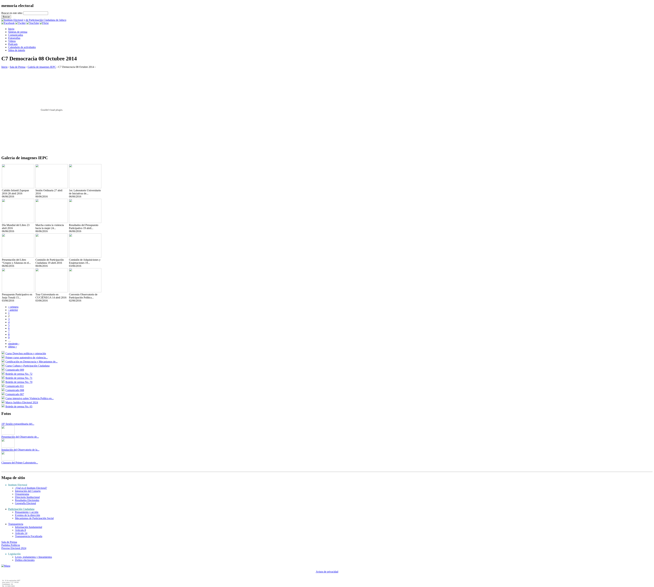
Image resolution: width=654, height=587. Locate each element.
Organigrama (22, 494)
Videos (12, 41)
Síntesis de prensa (17, 31)
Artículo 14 (21, 533)
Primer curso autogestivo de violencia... (26, 357)
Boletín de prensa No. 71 (18, 377)
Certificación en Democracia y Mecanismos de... (31, 361)
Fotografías (14, 38)
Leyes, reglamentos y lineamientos (33, 557)
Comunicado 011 (14, 386)
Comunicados (15, 34)
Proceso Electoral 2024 (13, 548)
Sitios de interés (16, 50)
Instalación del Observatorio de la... (20, 449)
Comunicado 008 (14, 390)
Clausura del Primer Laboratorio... (19, 462)
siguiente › (13, 343)
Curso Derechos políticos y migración (25, 353)
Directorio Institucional (27, 497)
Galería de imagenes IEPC (42, 66)
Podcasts (13, 44)
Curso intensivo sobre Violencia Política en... (29, 398)
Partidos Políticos (10, 545)
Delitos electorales (25, 560)
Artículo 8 (20, 530)
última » (12, 346)
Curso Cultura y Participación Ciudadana (27, 365)
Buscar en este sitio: (12, 13)
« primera (13, 306)
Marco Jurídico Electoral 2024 (21, 402)
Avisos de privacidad (327, 571)
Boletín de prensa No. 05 (18, 406)
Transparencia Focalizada (28, 536)
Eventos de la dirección (27, 515)
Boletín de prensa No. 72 (18, 373)
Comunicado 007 (14, 394)
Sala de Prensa (17, 66)
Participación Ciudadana (21, 509)
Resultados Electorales (27, 500)
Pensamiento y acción (26, 512)
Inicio (11, 28)
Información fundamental (28, 527)
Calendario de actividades (22, 47)
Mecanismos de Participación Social (34, 518)
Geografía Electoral (25, 503)
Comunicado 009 (14, 369)
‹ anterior (13, 309)
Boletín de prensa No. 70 (18, 382)
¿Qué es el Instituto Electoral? (31, 488)
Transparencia (15, 524)
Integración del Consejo (28, 491)
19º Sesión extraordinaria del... (17, 423)
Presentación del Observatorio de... (20, 436)
